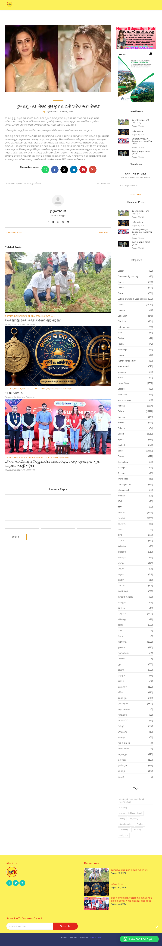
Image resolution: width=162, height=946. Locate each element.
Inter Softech (95, 937)
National (22, 183)
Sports (48, 457)
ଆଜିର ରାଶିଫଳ (14, 393)
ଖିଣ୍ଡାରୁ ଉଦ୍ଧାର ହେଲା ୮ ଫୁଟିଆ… (141, 152)
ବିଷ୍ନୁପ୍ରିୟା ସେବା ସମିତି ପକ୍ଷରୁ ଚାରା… (141, 121)
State (29, 183)
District (9, 316)
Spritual (35, 389)
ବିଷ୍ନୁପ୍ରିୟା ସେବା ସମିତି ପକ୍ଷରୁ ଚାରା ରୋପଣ (33, 320)
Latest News (20, 316)
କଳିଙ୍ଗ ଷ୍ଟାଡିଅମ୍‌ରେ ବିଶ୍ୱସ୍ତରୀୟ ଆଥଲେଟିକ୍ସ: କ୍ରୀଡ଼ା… (142, 141)
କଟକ (53, 316)
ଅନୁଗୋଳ (51, 389)
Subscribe (135, 194)
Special (40, 316)
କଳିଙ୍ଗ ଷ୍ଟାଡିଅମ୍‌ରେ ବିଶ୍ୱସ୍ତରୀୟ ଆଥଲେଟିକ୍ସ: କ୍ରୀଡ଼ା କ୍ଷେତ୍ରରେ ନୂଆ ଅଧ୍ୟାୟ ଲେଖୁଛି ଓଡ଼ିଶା (52, 463)
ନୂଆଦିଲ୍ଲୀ (36, 183)
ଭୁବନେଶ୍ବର (67, 389)
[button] (139, 939)
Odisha (31, 316)
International (12, 183)
